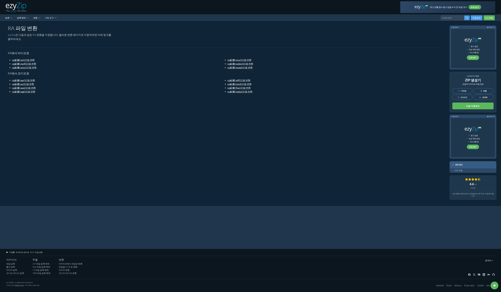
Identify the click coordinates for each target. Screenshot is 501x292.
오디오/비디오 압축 (15, 273)
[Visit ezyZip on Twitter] (474, 274)
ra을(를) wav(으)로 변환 (24, 87)
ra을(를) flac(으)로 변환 (239, 87)
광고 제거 (490, 27)
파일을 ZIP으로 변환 (68, 267)
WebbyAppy (19, 285)
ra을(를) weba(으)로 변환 (239, 91)
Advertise (440, 285)
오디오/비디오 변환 (68, 273)
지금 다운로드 (473, 106)
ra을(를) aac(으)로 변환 (23, 80)
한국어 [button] (487, 260)
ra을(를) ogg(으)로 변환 (23, 91)
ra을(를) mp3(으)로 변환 (239, 84)
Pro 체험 (489, 18)
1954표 (473, 188)
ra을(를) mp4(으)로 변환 (24, 63)
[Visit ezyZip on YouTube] (479, 274)
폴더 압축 (10, 267)
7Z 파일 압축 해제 (40, 270)
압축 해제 (21, 18)
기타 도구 (49, 18)
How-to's (489, 285)
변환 (35, 18)
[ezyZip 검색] (467, 17)
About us (457, 285)
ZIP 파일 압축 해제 (40, 263)
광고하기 (456, 27)
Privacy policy (469, 285)
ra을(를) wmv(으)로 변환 (24, 67)
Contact (480, 285)
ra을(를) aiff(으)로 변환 (238, 80)
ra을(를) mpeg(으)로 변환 (240, 67)
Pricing (449, 285)
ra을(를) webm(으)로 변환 (240, 63)
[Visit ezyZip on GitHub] (493, 274)
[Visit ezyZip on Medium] (488, 274)
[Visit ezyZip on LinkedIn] (484, 274)
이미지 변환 (64, 270)
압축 (7, 18)
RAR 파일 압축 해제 (41, 267)
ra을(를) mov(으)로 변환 (239, 60)
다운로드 (476, 18)
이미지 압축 (11, 270)
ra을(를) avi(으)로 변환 (23, 60)
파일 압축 (10, 263)
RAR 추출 (459, 170)
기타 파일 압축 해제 (41, 273)
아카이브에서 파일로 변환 (70, 263)
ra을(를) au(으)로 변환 (23, 84)
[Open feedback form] (494, 285)
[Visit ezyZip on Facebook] (469, 274)
